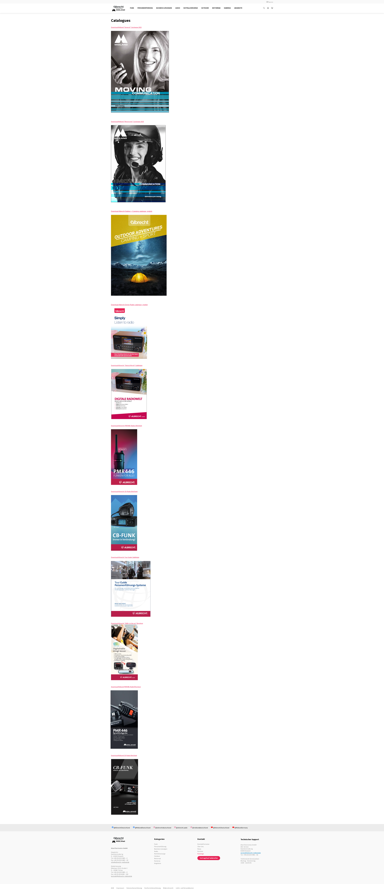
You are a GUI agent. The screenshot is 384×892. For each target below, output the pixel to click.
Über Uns (200, 846)
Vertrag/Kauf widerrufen (209, 858)
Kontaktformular (203, 844)
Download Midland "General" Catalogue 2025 (126, 27)
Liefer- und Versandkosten (185, 888)
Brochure (140, 623)
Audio (156, 851)
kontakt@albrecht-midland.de (121, 876)
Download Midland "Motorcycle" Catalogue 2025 (127, 122)
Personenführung (160, 846)
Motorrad (157, 858)
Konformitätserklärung (152, 888)
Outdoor (157, 856)
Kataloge (200, 854)
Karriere (200, 851)
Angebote (157, 863)
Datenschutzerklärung (134, 888)
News (199, 849)
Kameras (157, 861)
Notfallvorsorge (159, 854)
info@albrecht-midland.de (120, 862)
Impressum (120, 888)
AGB (112, 888)
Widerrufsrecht (168, 888)
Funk (156, 844)
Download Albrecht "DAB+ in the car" (124, 623)
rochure (138, 687)
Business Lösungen (160, 849)
